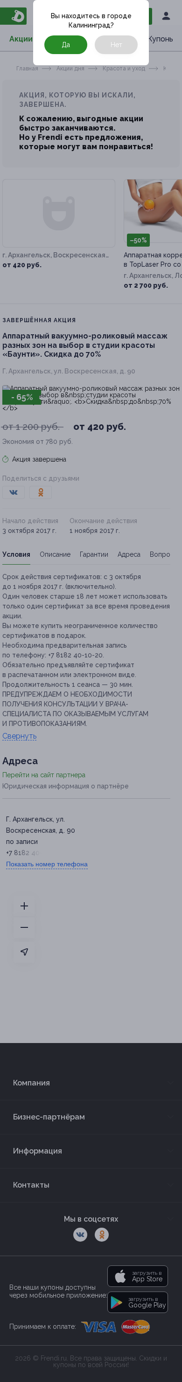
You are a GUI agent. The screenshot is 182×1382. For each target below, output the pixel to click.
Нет (116, 44)
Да (66, 44)
